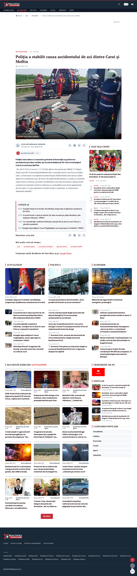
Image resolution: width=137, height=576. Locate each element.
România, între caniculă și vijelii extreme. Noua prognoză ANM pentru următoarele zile (107, 190)
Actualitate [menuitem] (22, 10)
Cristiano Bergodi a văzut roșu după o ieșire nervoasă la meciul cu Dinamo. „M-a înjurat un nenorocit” (107, 213)
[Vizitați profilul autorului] (18, 145)
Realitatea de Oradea (9, 559)
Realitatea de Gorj (125, 556)
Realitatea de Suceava (79, 556)
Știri (27, 16)
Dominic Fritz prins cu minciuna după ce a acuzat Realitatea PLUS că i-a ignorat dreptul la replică (67, 349)
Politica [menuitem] (33, 10)
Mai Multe (46, 516)
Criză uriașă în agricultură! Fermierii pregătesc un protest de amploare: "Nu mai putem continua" (17, 436)
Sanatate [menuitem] (62, 10)
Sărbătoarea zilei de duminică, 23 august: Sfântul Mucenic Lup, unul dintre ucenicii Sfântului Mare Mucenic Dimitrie (107, 225)
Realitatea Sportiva (20, 556)
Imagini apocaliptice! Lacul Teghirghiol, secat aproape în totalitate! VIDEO (53, 228)
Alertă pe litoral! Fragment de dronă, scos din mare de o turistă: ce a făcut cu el (28, 349)
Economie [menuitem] (43, 10)
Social (91, 181)
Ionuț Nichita (84, 463)
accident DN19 (76, 247)
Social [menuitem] (52, 10)
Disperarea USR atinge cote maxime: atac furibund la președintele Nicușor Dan (46, 398)
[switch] (126, 4)
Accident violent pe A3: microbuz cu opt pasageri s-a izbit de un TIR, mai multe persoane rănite (107, 201)
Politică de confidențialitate (32, 543)
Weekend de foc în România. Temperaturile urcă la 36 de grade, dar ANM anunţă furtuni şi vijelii (18, 470)
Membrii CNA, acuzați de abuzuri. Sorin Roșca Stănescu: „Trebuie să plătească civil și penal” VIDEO (73, 400)
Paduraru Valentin (36, 144)
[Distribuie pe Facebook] (75, 145)
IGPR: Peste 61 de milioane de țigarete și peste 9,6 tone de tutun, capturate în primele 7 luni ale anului (18, 397)
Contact (5, 543)
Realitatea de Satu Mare (51, 391)
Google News (65, 253)
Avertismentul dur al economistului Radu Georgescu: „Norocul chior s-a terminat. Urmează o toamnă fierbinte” (114, 328)
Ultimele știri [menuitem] (8, 10)
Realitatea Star (33, 556)
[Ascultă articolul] (132, 560)
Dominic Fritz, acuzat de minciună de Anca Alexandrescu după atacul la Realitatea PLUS (66, 338)
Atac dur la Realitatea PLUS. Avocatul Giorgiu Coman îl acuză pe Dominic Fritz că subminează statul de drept (68, 326)
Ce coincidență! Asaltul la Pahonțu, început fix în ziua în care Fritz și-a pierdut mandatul (52, 222)
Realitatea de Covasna (63, 556)
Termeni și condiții (16, 543)
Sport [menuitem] (71, 10)
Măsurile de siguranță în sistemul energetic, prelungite (107, 301)
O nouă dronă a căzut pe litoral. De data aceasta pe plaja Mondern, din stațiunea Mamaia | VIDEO (51, 216)
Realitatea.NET (7, 556)
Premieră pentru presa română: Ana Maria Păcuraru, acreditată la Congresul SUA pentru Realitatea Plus (16, 508)
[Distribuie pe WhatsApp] (79, 145)
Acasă (20, 16)
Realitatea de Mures (79, 559)
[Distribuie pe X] (84, 145)
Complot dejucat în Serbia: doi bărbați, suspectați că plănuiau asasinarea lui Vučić (52, 210)
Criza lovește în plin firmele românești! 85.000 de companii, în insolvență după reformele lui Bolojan (116, 353)
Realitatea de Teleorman (110, 556)
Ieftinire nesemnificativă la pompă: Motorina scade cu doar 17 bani (115, 315)
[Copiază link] (70, 145)
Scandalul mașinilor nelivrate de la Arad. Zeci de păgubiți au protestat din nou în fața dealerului (75, 505)
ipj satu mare (62, 247)
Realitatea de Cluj (37, 559)
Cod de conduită (48, 543)
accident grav (29, 247)
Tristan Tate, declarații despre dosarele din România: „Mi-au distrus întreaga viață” (45, 505)
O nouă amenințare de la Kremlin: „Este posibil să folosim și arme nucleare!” (66, 301)
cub (18, 247)
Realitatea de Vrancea (51, 559)
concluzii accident (45, 247)
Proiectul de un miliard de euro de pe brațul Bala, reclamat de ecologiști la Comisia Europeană (45, 470)
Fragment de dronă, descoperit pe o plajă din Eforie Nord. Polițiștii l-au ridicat (45, 436)
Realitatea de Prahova (47, 556)
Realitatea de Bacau (94, 556)
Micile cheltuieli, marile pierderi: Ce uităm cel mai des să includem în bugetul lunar (116, 340)
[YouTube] (132, 4)
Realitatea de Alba (24, 559)
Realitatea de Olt (66, 559)
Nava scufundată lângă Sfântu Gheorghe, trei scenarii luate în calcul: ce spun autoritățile (74, 436)
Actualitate (35, 16)
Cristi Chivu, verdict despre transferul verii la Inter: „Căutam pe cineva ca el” (74, 469)
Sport (96, 208)
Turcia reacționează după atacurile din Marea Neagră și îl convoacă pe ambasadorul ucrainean (66, 315)
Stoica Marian (26, 390)
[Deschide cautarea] (119, 4)
